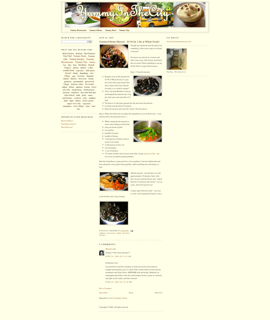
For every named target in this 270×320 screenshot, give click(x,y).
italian (71, 86)
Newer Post (103, 292)
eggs (74, 76)
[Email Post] (131, 230)
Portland (79, 53)
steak (66, 100)
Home (131, 292)
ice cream (89, 83)
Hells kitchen (68, 53)
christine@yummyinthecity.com (179, 41)
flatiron (74, 78)
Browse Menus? (67, 120)
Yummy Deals (79, 55)
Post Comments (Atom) (118, 298)
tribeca (78, 100)
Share (102, 235)
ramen (90, 95)
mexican (66, 92)
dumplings (84, 73)
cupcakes (80, 70)
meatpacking (77, 89)
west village (78, 105)
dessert (68, 72)
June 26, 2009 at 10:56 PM (118, 282)
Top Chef (67, 55)
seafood (77, 97)
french (91, 78)
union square (88, 100)
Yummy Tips (81, 62)
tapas (71, 100)
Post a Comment (105, 288)
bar (64, 64)
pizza (84, 95)
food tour (83, 78)
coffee (90, 67)
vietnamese (67, 106)
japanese (79, 87)
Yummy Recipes (76, 59)
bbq (69, 64)
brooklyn (82, 64)
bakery (92, 62)
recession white (149, 153)
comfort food (68, 70)
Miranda (108, 249)
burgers (67, 67)
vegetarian (87, 103)
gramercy (68, 81)
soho (85, 97)
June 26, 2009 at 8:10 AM (118, 256)
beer (74, 65)
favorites (81, 75)
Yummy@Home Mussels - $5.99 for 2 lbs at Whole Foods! (129, 41)
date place (90, 70)
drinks (75, 73)
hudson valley (77, 84)
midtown (75, 92)
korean (87, 87)
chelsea (75, 67)
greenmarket (78, 81)
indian (64, 87)
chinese (83, 67)
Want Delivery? (67, 127)
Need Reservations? (68, 124)
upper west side (74, 103)
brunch (91, 64)
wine (87, 106)
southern (92, 98)
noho (78, 95)
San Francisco (89, 53)
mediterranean (89, 89)
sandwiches (67, 97)
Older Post (158, 292)
